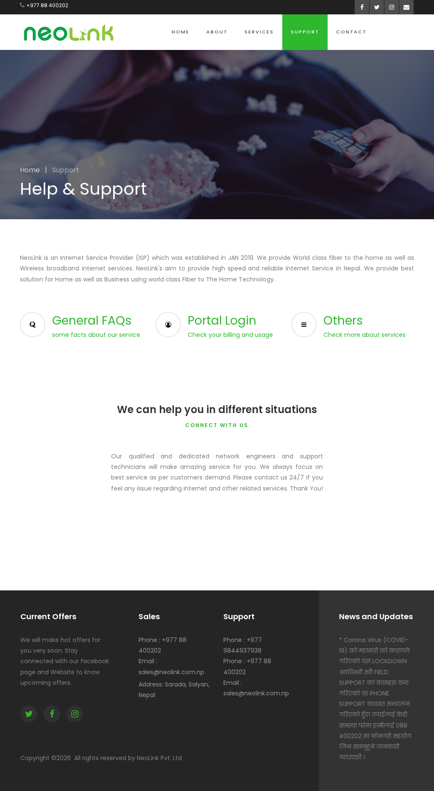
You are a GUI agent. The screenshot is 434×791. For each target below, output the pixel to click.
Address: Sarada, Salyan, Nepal (174, 689)
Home (180, 31)
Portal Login (222, 320)
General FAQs (91, 320)
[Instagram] (74, 714)
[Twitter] (28, 714)
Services (259, 31)
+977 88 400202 (47, 5)
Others (343, 320)
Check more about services (364, 335)
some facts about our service (96, 335)
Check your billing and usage (230, 335)
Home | (33, 170)
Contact (351, 31)
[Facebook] (51, 714)
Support (305, 31)
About (217, 31)
